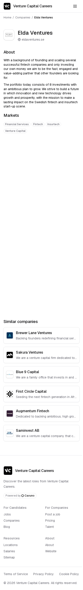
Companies (22, 17)
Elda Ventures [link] (43, 17)
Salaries (9, 551)
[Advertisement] (41, 182)
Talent (49, 527)
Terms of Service (16, 574)
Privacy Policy (43, 574)
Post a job (52, 514)
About (49, 545)
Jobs (7, 514)
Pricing (50, 521)
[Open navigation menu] (75, 6)
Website (50, 551)
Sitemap (9, 557)
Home (7, 17)
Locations (11, 545)
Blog (7, 527)
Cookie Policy (69, 574)
